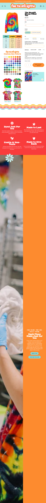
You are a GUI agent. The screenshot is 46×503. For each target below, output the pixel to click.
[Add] (42, 79)
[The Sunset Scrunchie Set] (28, 76)
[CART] (43, 6)
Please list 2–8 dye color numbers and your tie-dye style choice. (34, 43)
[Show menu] (2, 6)
